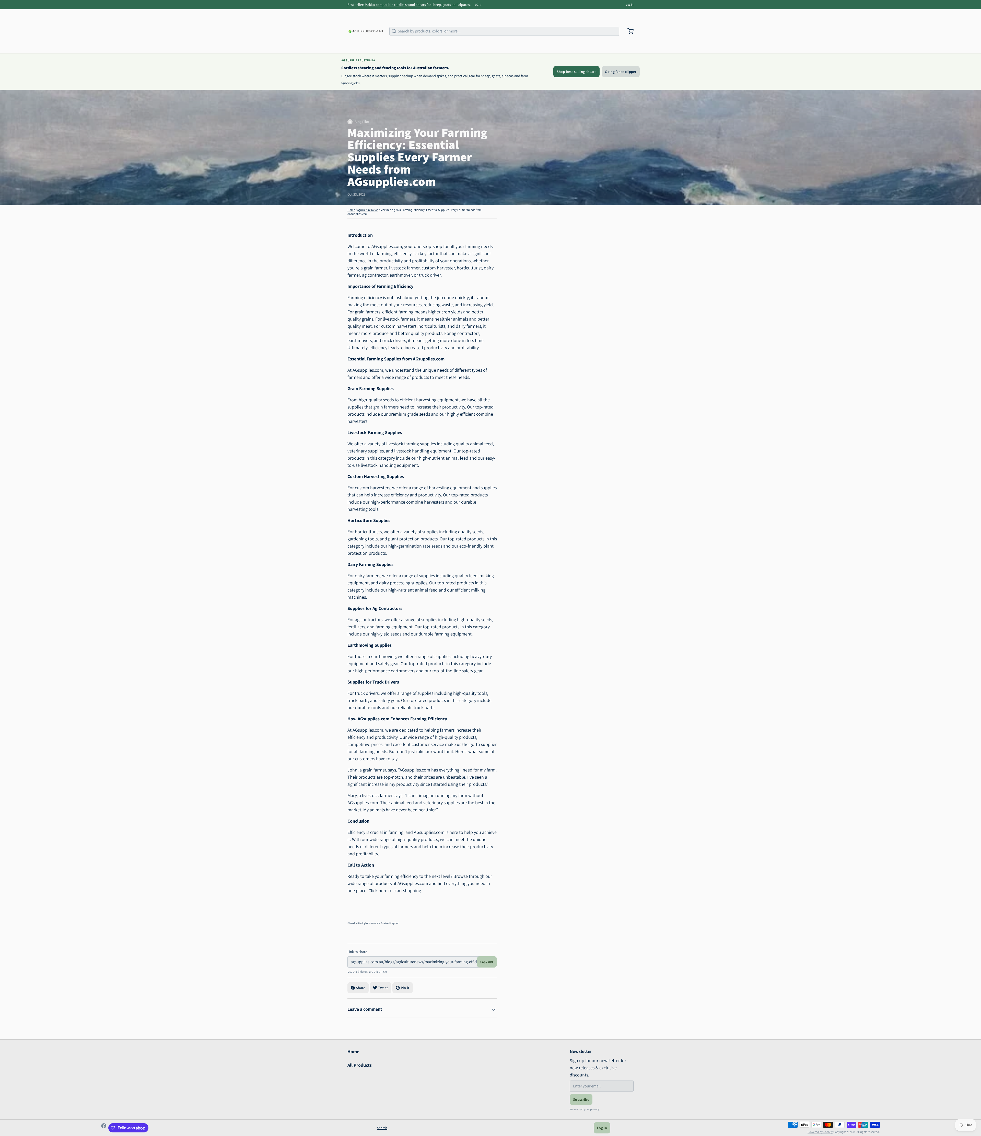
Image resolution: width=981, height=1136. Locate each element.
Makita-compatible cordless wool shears (395, 4)
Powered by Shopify (820, 1132)
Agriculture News (367, 210)
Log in (630, 4)
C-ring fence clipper (620, 71)
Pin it (405, 987)
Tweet (383, 987)
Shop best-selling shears (576, 71)
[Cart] (628, 31)
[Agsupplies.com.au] (365, 31)
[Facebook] (103, 1127)
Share (360, 987)
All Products (359, 1065)
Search (382, 1128)
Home (351, 210)
